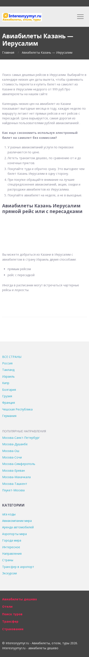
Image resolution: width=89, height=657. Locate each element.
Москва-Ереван (13, 470)
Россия (7, 363)
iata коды (9, 514)
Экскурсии (9, 573)
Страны (7, 560)
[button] (44, 227)
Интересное (11, 547)
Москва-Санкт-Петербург (21, 438)
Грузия (7, 396)
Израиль (8, 376)
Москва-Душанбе (15, 444)
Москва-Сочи (12, 457)
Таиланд (8, 370)
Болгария (9, 390)
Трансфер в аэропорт (18, 567)
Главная (8, 52)
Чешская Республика (17, 409)
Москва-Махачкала (16, 477)
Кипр (5, 383)
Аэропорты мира (14, 534)
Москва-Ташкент (14, 484)
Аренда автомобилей (18, 527)
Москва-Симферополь (18, 464)
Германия (9, 416)
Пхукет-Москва (13, 490)
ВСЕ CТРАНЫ (11, 357)
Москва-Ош (10, 451)
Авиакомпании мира (17, 521)
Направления (12, 553)
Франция (8, 403)
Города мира (11, 540)
